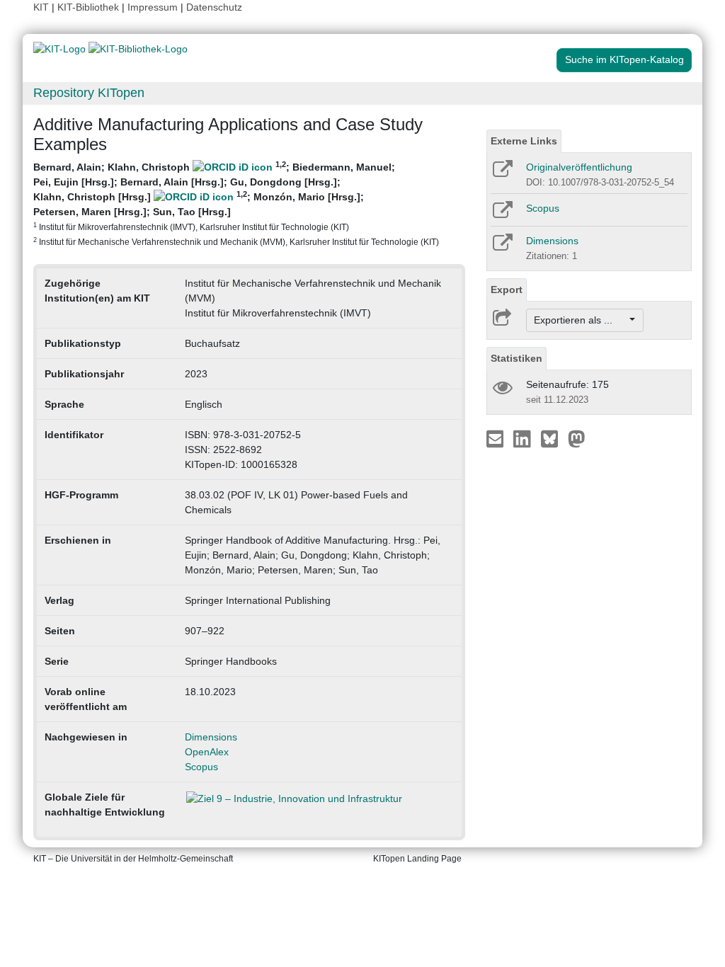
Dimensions (211, 737)
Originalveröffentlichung (579, 167)
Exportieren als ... (580, 320)
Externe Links (524, 141)
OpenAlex (207, 751)
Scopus (201, 766)
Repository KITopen (88, 93)
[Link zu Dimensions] (502, 247)
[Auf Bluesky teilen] (553, 438)
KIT (41, 7)
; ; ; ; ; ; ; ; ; (236, 203)
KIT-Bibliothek (89, 7)
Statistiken (516, 358)
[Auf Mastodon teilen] (577, 438)
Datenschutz (214, 7)
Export (507, 289)
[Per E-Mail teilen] (496, 438)
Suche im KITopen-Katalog (624, 59)
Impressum (152, 7)
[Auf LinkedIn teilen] (523, 438)
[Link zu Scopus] (502, 214)
